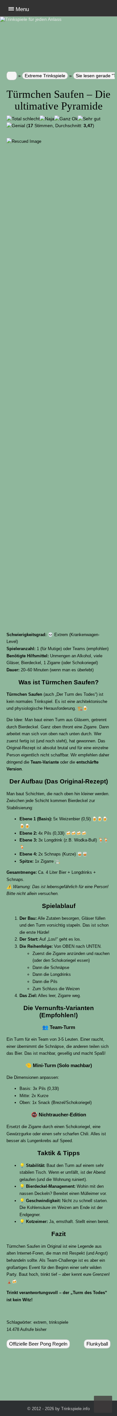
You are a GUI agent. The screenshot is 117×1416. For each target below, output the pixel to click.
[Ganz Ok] (66, 119)
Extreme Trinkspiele (45, 75)
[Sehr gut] (89, 119)
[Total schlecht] (23, 119)
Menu (22, 9)
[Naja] (47, 119)
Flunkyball (97, 1344)
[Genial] (15, 125)
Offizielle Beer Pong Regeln (38, 1344)
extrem (39, 1322)
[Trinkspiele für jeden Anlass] (10, 19)
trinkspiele (58, 1322)
